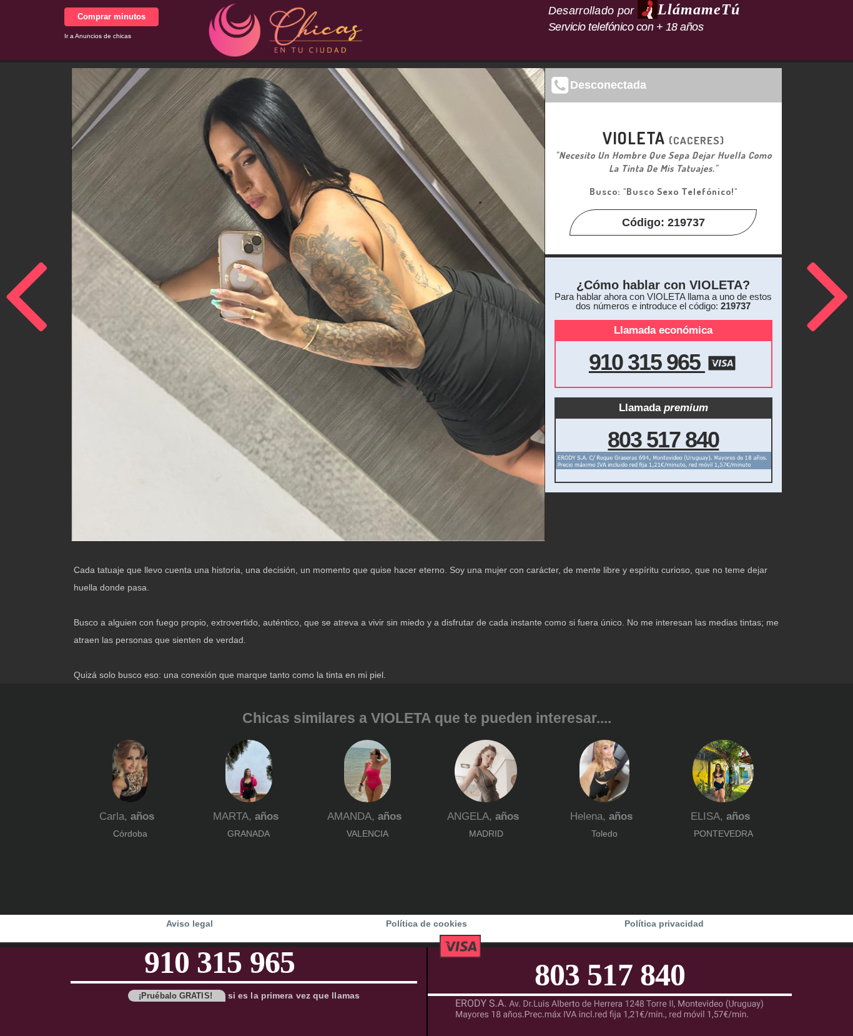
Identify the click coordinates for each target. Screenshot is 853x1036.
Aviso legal (189, 924)
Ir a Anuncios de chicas (97, 35)
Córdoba (130, 834)
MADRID (486, 834)
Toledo (604, 834)
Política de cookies (426, 924)
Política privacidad (664, 924)
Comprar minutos (111, 16)
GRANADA (248, 834)
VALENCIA (367, 834)
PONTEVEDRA (723, 834)
